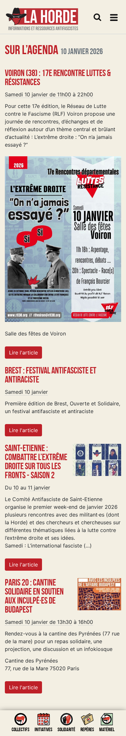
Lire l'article (23, 352)
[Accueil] (42, 15)
